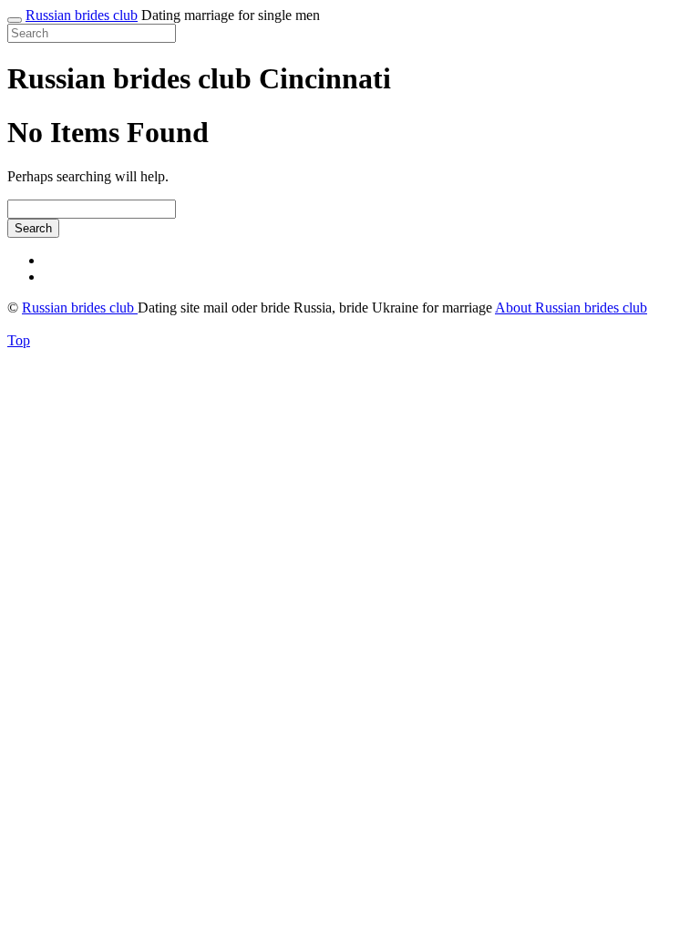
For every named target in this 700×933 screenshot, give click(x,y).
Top (18, 340)
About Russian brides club (571, 307)
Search (33, 228)
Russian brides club (82, 15)
